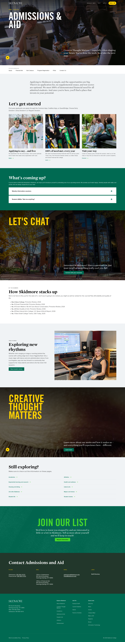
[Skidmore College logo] (32, 601)
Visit (99, 3)
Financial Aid (19, 70)
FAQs (54, 70)
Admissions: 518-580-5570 (16, 611)
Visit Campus (30, 70)
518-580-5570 (20, 574)
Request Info (91, 3)
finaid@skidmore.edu (70, 576)
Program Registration (43, 70)
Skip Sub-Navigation (62, 59)
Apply (105, 3)
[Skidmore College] (15, 3)
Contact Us (63, 70)
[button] (112, 3)
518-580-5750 (21, 576)
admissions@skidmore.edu (72, 574)
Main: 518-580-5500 (14, 609)
